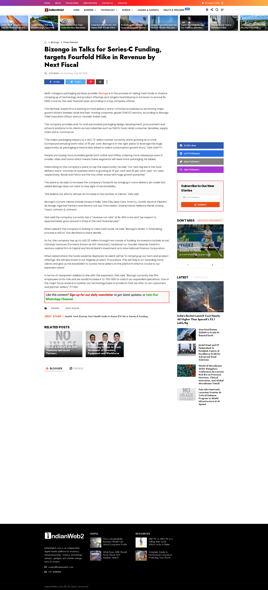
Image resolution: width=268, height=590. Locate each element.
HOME (76, 10)
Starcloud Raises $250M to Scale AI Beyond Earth (209, 332)
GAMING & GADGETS (148, 10)
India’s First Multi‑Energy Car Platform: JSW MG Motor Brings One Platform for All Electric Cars (193, 29)
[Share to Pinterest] (91, 81)
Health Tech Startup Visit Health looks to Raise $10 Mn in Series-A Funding (106, 316)
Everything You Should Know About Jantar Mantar (133, 26)
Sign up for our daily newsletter (91, 294)
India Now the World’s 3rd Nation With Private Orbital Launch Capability (103, 27)
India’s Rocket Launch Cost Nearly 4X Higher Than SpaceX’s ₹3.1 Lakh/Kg (198, 319)
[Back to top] (260, 582)
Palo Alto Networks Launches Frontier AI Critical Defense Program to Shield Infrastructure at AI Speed (210, 397)
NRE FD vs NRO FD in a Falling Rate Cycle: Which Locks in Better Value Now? (161, 543)
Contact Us (107, 3)
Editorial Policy (90, 3)
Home (47, 3)
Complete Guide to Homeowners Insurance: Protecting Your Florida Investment (160, 556)
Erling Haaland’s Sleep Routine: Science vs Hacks (199, 248)
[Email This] (100, 81)
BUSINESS (88, 10)
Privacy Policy (72, 3)
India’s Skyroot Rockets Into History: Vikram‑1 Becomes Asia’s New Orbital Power (164, 27)
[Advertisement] (200, 88)
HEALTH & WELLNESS (173, 10)
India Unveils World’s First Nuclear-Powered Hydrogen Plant (253, 27)
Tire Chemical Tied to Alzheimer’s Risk (221, 26)
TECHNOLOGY (108, 10)
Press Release (70, 42)
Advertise (122, 3)
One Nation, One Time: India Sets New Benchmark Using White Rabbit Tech (73, 27)
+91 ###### (54, 572)
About (58, 3)
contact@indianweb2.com (60, 567)
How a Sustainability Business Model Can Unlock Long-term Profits (115, 541)
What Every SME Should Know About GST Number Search (115, 554)
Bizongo (55, 42)
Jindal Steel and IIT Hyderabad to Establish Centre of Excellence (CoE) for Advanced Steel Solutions (209, 352)
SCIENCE (126, 10)
